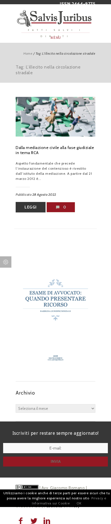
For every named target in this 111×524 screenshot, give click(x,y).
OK (79, 503)
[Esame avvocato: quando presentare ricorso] (55, 369)
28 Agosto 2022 (44, 194)
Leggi (30, 207)
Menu (55, 38)
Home (27, 53)
